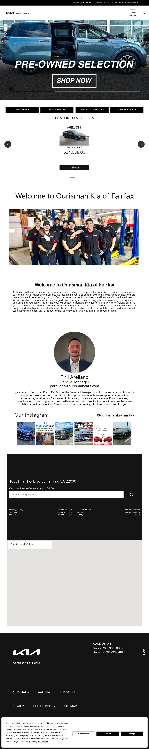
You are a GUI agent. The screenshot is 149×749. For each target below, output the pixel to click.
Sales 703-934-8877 (108, 648)
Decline (108, 734)
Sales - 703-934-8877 (84, 3)
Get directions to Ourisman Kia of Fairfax (31, 488)
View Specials (22, 110)
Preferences (83, 734)
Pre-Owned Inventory (92, 110)
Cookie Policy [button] (44, 739)
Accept (132, 734)
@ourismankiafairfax (115, 415)
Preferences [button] (43, 742)
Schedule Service (127, 110)
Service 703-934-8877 (110, 652)
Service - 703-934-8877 (106, 3)
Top (143, 651)
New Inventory (57, 110)
